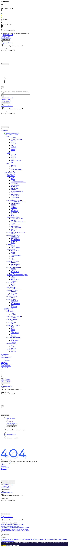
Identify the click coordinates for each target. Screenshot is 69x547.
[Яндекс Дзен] (4, 83)
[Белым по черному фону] (1, 12)
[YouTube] (4, 82)
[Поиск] (2, 87)
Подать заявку (5, 64)
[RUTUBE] (4, 79)
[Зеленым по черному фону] (1, 17)
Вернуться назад (5, 463)
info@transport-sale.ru (7, 43)
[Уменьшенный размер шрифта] (1, 3)
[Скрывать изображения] (1, 23)
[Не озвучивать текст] (1, 28)
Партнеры (7, 360)
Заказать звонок (5, 39)
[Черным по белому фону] (1, 10)
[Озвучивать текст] (2, 26)
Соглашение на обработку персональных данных (15, 527)
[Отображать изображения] (2, 21)
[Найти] (2, 96)
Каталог (3, 464)
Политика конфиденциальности (10, 526)
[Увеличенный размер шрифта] (2, 7)
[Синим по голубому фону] (1, 14)
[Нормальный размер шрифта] (2, 4)
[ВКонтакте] (4, 77)
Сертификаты (5, 467)
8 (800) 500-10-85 (8, 35)
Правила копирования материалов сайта (12, 524)
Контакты (3, 466)
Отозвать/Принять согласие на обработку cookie (14, 529)
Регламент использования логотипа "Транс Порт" (15, 530)
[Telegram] (4, 80)
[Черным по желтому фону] (1, 16)
